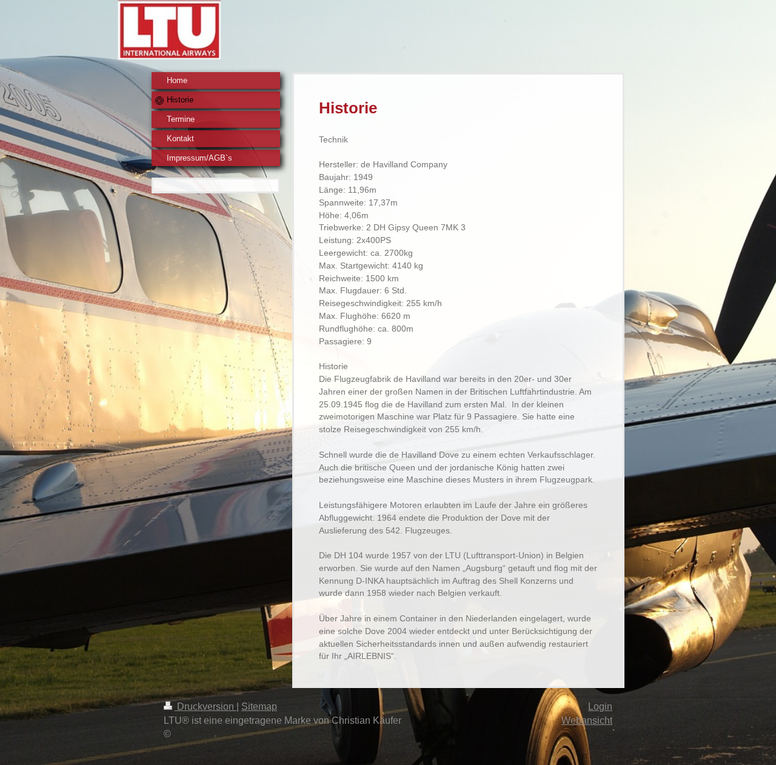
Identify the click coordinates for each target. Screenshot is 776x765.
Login (600, 706)
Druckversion (205, 706)
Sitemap (259, 706)
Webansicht (586, 720)
